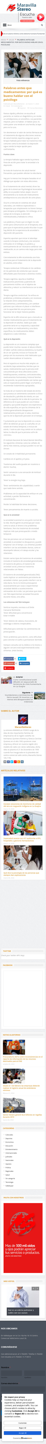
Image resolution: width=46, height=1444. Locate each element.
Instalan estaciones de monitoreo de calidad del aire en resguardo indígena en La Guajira (22, 805)
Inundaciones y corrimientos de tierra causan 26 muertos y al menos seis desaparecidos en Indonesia (19, 698)
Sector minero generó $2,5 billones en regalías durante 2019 (22, 1116)
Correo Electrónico (36, 108)
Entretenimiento (12, 1149)
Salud (8, 106)
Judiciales (9, 1157)
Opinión (8, 1164)
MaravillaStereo (19, 104)
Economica (9, 1142)
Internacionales (11, 1153)
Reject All (22, 1428)
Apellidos (27, 1377)
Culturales (9, 1135)
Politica (8, 1167)
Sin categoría (10, 1178)
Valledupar (9, 1186)
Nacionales (9, 1160)
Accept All (22, 1433)
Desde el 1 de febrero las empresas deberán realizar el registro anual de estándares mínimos (21, 1088)
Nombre (4, 1377)
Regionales (9, 1171)
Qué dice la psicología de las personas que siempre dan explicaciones (21, 874)
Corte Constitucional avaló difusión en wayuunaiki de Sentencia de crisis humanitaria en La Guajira (27, 683)
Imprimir (23, 108)
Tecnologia (9, 1182)
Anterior (19, 677)
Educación (9, 1146)
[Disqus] (23, 915)
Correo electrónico (10, 1383)
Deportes (9, 1138)
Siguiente (26, 692)
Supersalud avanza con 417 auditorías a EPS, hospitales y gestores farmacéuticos (22, 839)
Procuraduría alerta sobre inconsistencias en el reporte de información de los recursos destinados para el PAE (23, 1059)
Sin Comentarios (16, 106)
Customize (22, 1423)
